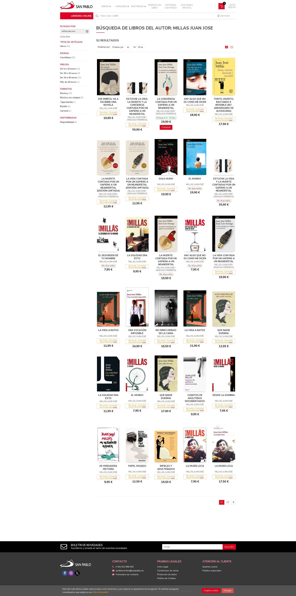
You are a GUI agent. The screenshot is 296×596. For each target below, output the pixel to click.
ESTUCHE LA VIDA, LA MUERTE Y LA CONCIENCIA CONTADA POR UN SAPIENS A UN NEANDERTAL (137, 106)
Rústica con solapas (71, 97)
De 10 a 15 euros (70, 73)
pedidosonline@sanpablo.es (130, 570)
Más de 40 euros (69, 82)
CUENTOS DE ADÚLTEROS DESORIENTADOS (195, 398)
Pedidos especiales (211, 570)
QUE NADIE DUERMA (223, 332)
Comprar (166, 127)
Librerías (225, 15)
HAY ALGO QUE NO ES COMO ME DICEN (195, 100)
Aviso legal (162, 566)
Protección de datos (167, 574)
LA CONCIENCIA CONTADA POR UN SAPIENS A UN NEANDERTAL (166, 103)
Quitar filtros (65, 36)
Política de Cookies (166, 578)
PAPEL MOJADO (137, 465)
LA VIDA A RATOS (108, 330)
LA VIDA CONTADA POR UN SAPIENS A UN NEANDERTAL (224, 258)
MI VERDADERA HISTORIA (108, 467)
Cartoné (65, 110)
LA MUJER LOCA (195, 465)
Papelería (121, 6)
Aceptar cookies (211, 590)
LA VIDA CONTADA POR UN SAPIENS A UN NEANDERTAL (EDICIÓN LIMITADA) (137, 183)
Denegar (228, 590)
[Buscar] (96, 15)
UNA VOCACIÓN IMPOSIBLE (137, 332)
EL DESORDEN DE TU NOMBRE (108, 257)
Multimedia (137, 6)
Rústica (66, 93)
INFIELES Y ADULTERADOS (166, 467)
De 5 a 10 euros (70, 68)
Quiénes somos (210, 566)
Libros (105, 6)
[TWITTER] (77, 573)
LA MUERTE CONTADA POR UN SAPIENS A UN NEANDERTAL (166, 260)
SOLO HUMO (166, 178)
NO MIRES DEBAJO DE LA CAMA (166, 332)
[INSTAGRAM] (71, 573)
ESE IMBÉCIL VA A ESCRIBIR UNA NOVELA (108, 101)
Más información (100, 592)
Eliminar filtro (87, 31)
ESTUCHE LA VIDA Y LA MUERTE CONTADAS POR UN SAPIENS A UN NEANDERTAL (223, 184)
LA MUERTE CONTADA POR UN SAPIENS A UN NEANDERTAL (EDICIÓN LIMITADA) (108, 184)
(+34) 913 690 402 (124, 566)
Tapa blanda (68, 102)
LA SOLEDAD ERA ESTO (137, 257)
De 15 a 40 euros (70, 77)
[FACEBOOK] (64, 573)
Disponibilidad (68, 122)
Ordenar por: (104, 47)
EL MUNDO (195, 178)
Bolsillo (65, 106)
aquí (115, 114)
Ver (134, 47)
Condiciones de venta (167, 570)
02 (227, 502)
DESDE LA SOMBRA (224, 395)
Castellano (67, 57)
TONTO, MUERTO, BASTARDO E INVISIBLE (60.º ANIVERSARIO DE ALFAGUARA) (224, 104)
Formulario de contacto (127, 574)
